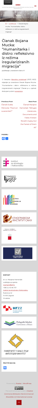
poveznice (19, 91)
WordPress (27, 383)
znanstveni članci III (18, 70)
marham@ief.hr (9, 285)
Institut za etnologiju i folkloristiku (15, 290)
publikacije (12, 23)
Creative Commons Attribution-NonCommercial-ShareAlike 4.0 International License (19, 394)
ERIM (18, 5)
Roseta (18, 383)
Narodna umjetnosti (18, 79)
